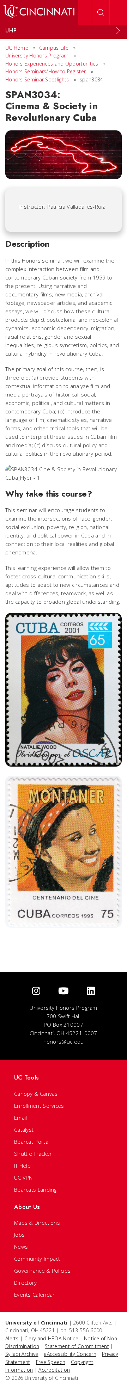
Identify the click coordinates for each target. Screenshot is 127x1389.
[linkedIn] (91, 991)
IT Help (22, 1165)
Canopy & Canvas (36, 1093)
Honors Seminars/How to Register (45, 71)
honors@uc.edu (63, 1041)
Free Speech (50, 1362)
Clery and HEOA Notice (51, 1338)
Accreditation (54, 1369)
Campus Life (53, 47)
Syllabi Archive (21, 1354)
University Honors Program (37, 55)
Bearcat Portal (31, 1141)
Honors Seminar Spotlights (37, 79)
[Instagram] (36, 991)
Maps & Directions (37, 1222)
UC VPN (23, 1177)
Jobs (19, 1234)
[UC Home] (39, 12)
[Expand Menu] (118, 30)
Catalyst (24, 1129)
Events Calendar (34, 1294)
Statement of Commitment (77, 1346)
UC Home (16, 47)
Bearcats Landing (35, 1189)
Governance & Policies (42, 1270)
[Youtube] (63, 991)
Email (20, 1117)
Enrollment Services (39, 1105)
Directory (25, 1282)
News (21, 1246)
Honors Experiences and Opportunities (51, 63)
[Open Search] (100, 12)
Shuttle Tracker (33, 1153)
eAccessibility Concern (70, 1354)
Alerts (12, 1338)
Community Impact (37, 1258)
